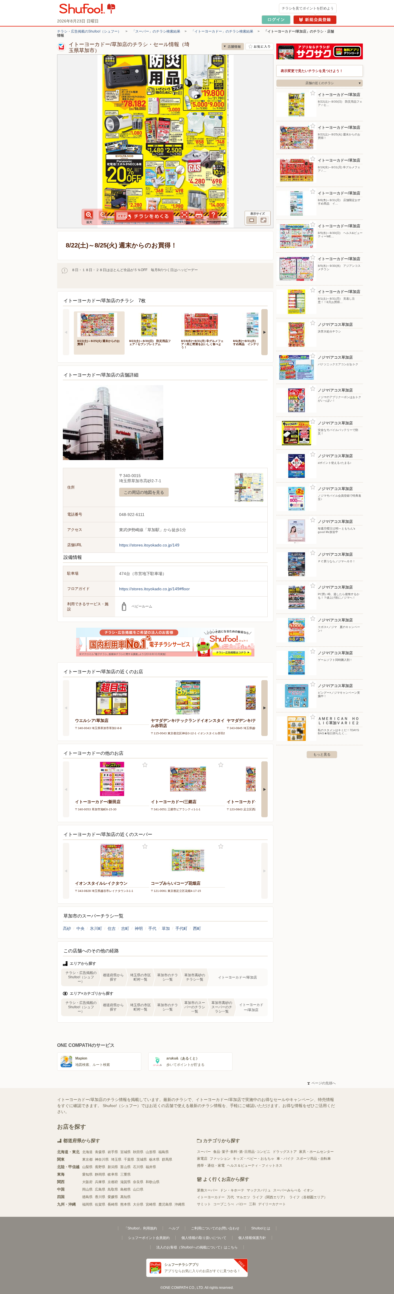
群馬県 (167, 1159)
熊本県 (125, 1204)
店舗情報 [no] (233, 46)
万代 (230, 1197)
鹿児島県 (165, 1204)
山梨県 (87, 1167)
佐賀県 (100, 1204)
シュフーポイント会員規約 (149, 1238)
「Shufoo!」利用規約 (140, 1228)
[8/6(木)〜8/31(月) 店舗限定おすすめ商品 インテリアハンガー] (255, 324)
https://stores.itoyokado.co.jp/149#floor (154, 589)
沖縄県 (180, 1204)
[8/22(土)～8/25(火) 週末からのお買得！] (99, 324)
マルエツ (243, 1197)
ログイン (276, 19)
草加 (166, 928)
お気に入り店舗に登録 (259, 46)
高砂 (67, 928)
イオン (308, 1190)
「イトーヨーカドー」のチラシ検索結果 (222, 31)
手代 (152, 928)
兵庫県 (100, 1182)
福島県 (163, 1152)
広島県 (100, 1189)
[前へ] (66, 332)
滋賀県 (125, 1182)
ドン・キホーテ (232, 1190)
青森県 (100, 1152)
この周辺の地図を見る (144, 492)
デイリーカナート (272, 1204)
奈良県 (138, 1182)
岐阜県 (113, 1174)
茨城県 (141, 1159)
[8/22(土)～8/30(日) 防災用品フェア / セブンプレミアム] (151, 324)
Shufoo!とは (260, 1228)
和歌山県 (153, 1182)
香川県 (100, 1197)
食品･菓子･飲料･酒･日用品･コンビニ (241, 1152)
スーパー (204, 1152)
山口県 (138, 1189)
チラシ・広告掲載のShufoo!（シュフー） (89, 31)
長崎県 (113, 1204)
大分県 (138, 1204)
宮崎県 (151, 1204)
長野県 (100, 1167)
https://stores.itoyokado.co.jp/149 (149, 545)
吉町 (125, 928)
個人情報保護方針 (252, 1238)
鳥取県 (113, 1189)
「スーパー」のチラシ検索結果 (156, 31)
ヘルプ (174, 1228)
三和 (252, 1204)
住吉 (112, 928)
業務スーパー (207, 1190)
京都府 (113, 1182)
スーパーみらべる (287, 1190)
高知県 (125, 1197)
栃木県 (154, 1159)
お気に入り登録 (145, 765)
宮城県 (125, 1152)
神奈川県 (102, 1159)
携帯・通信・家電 (211, 1166)
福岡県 (87, 1204)
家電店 (202, 1159)
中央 (80, 928)
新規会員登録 (315, 19)
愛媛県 (113, 1197)
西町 (197, 928)
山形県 (151, 1152)
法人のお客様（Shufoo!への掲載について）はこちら (197, 1247)
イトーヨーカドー (211, 1197)
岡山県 (87, 1189)
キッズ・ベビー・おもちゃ (253, 1159)
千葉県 (129, 1159)
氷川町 (96, 928)
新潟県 (113, 1167)
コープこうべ (223, 1204)
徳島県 (87, 1197)
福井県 (151, 1167)
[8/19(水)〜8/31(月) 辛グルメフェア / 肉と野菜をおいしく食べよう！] (203, 324)
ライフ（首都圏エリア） (308, 1197)
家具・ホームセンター (316, 1152)
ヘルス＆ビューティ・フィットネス (254, 1166)
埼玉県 (116, 1159)
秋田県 (138, 1152)
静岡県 (100, 1174)
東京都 (87, 1159)
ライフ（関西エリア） (269, 1197)
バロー (241, 1204)
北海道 (87, 1152)
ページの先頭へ (321, 1083)
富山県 (125, 1167)
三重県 (125, 1174)
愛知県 (87, 1174)
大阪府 (87, 1182)
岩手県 (113, 1152)
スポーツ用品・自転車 (313, 1159)
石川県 (138, 1167)
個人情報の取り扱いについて (203, 1238)
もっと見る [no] (322, 754)
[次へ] (264, 332)
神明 (139, 928)
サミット (204, 1204)
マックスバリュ (259, 1190)
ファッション (220, 1159)
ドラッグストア (285, 1152)
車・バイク (285, 1159)
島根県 (125, 1189)
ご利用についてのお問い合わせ (215, 1228)
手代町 (181, 928)
